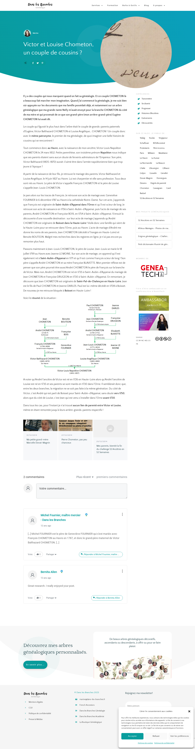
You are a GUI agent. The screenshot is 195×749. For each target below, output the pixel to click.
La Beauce (160, 163)
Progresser (146, 108)
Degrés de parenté (158, 183)
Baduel (143, 193)
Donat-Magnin (146, 178)
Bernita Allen (49, 572)
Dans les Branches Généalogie (92, 711)
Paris (142, 153)
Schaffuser (144, 143)
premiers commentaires (112, 477)
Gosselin (153, 173)
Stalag (142, 138)
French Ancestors (87, 705)
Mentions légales (36, 702)
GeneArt (164, 173)
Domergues (162, 178)
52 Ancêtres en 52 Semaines (152, 198)
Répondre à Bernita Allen (108, 598)
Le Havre (143, 158)
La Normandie (146, 163)
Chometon (144, 188)
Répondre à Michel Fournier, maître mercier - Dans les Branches (103, 554)
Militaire (151, 153)
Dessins (143, 183)
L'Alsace (166, 168)
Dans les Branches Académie (92, 716)
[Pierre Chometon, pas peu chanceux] (75, 425)
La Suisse (155, 158)
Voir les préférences (179, 736)
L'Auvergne (154, 168)
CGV (31, 708)
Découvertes (147, 123)
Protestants (144, 148)
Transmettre (147, 99)
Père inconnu (159, 148)
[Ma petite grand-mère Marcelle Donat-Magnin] (40, 425)
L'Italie (142, 168)
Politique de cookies (145, 743)
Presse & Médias (36, 719)
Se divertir (146, 104)
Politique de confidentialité (164, 743)
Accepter (132, 736)
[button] (189, 711)
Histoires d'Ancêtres (150, 113)
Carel (168, 188)
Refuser (156, 736)
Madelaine (163, 153)
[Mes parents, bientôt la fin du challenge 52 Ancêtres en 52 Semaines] (110, 428)
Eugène (29, 131)
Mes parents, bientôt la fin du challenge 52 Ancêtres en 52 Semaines (110, 449)
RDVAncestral (159, 143)
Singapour (163, 138)
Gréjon (143, 173)
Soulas (152, 138)
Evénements (147, 118)
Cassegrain (157, 188)
